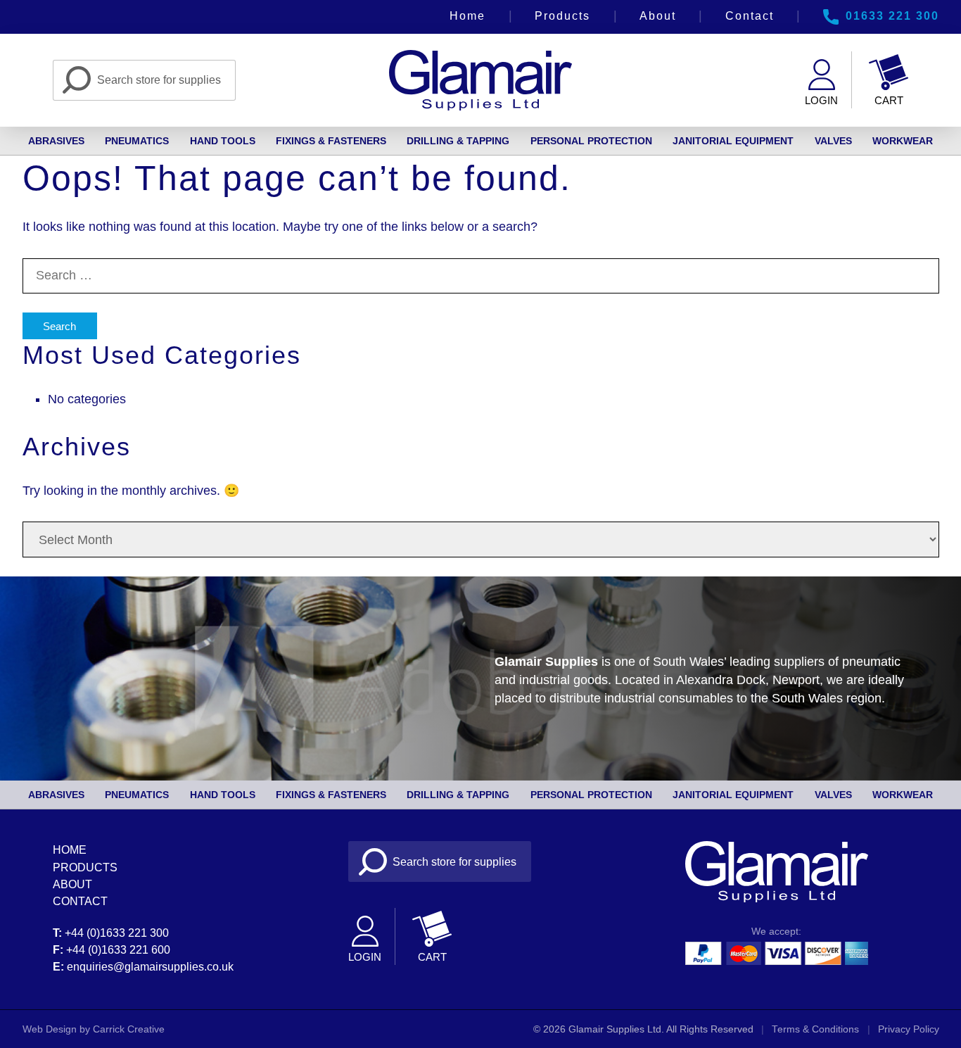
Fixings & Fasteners (331, 140)
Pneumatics (137, 140)
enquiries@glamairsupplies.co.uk (150, 966)
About (657, 15)
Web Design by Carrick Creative (94, 1029)
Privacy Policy (908, 1029)
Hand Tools (222, 140)
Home (467, 15)
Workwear (902, 140)
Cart (888, 100)
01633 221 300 (892, 15)
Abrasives (56, 140)
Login (821, 100)
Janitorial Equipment (733, 140)
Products (562, 15)
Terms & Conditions (815, 1029)
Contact (749, 15)
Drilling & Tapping (458, 140)
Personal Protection (591, 140)
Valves (833, 140)
